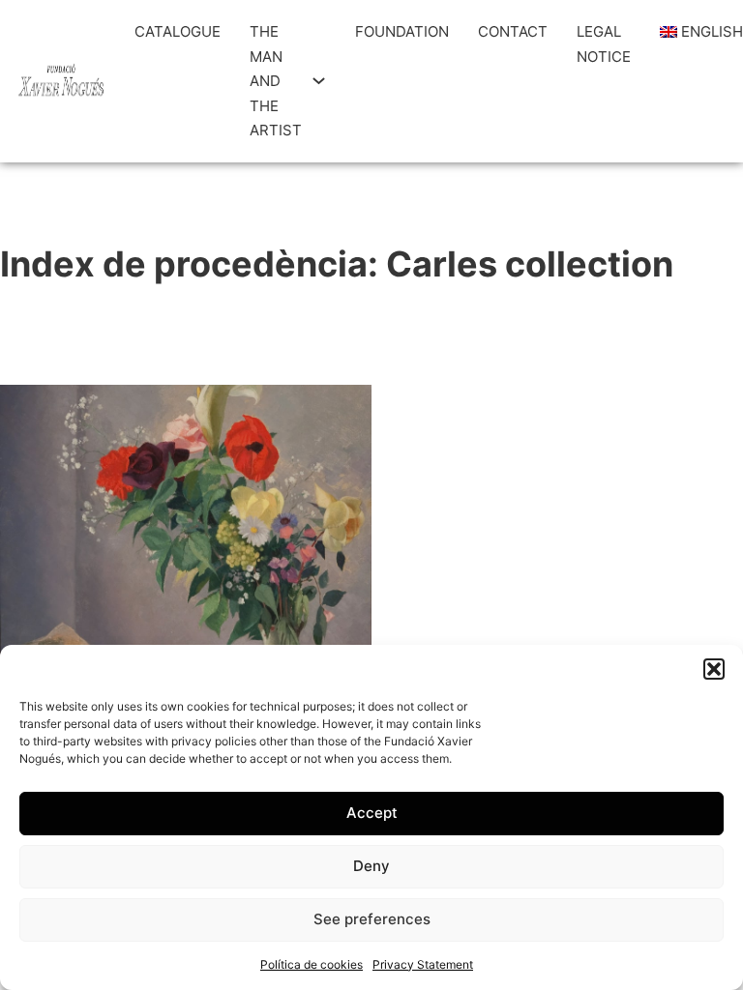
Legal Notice (604, 44)
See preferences (372, 919)
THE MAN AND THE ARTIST (276, 80)
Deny (371, 866)
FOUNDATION (402, 31)
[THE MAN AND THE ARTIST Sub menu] (319, 80)
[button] (714, 669)
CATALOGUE (177, 31)
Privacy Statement (422, 964)
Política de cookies (311, 964)
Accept (372, 812)
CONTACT (513, 31)
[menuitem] (693, 31)
